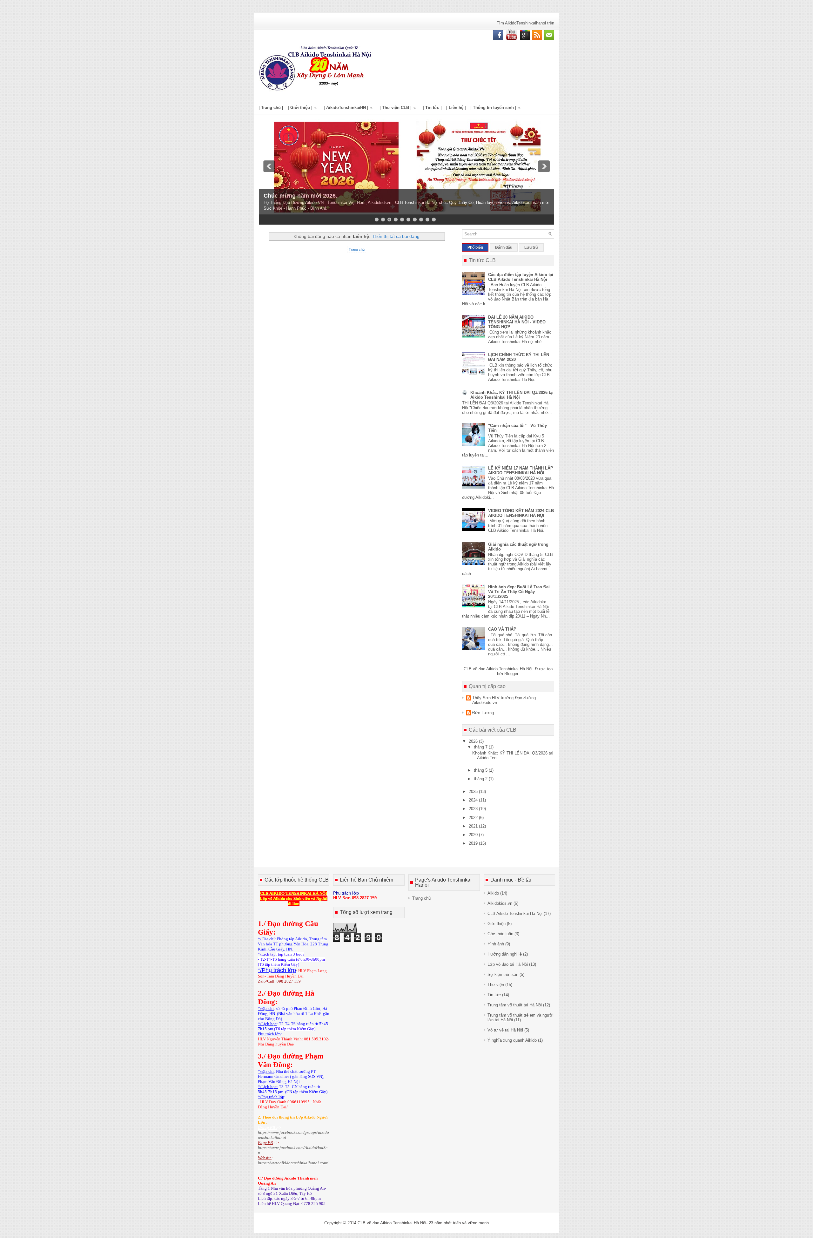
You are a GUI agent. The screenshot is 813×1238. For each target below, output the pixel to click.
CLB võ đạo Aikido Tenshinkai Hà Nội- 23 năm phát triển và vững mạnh (423, 1223)
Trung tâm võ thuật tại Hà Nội (514, 1005)
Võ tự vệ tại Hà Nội (505, 1030)
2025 (474, 791)
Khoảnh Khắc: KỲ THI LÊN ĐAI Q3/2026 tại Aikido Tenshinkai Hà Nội (512, 395)
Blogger (511, 673)
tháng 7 (481, 747)
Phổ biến (475, 247)
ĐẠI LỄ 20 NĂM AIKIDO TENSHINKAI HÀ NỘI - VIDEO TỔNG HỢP (517, 322)
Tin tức (494, 994)
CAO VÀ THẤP (502, 629)
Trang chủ (357, 249)
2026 (474, 741)
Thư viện (495, 984)
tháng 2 (481, 778)
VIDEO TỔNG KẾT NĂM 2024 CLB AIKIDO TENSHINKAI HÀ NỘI (521, 513)
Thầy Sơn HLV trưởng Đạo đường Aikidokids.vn (504, 700)
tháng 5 (481, 770)
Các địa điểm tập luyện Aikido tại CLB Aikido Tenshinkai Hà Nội (520, 277)
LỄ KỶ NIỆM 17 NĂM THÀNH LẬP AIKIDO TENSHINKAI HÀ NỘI (520, 470)
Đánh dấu (503, 247)
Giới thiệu (496, 923)
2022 (474, 817)
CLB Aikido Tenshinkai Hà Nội (514, 913)
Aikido (493, 893)
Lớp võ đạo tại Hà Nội (507, 964)
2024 (474, 800)
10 (434, 219)
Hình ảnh (495, 944)
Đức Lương (483, 712)
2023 (474, 808)
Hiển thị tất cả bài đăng (396, 236)
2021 (474, 826)
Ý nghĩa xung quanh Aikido (512, 1040)
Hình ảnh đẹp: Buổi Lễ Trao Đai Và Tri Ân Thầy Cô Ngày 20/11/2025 (519, 592)
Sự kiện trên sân (502, 974)
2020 (474, 834)
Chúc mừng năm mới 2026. (300, 196)
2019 (474, 843)
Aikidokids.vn (499, 903)
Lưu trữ (531, 247)
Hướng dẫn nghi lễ (504, 954)
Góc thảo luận (500, 933)
